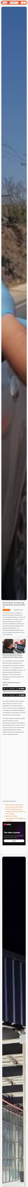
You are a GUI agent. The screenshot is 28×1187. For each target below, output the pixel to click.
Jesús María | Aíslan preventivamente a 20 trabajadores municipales (15, 818)
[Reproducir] (4, 688)
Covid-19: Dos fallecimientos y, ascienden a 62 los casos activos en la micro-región (15, 811)
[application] (14, 688)
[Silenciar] (19, 688)
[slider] (23, 688)
